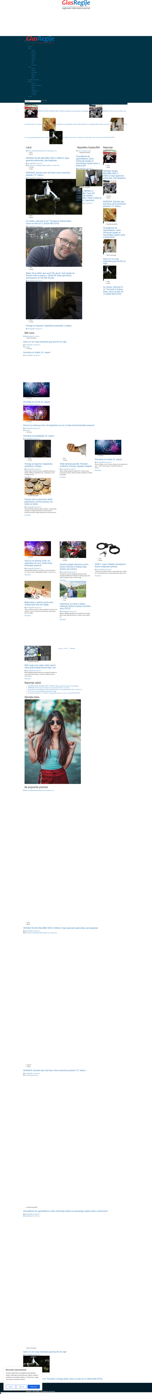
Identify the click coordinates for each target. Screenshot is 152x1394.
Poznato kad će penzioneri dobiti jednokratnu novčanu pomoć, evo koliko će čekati (39, 501)
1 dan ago (37, 281)
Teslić (33, 61)
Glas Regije (30, 163)
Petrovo (34, 59)
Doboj (33, 50)
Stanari (33, 57)
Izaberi (11, 1387)
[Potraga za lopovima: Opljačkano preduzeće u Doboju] (54, 300)
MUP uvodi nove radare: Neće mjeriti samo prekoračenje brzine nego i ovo (40, 666)
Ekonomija (34, 72)
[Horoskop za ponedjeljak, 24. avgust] (26, 430)
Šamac (33, 55)
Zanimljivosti (35, 91)
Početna (30, 46)
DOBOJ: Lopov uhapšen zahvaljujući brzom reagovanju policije (110, 565)
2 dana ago (35, 405)
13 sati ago (37, 226)
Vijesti (29, 67)
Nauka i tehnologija (36, 85)
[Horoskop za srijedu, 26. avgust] (26, 346)
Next (74, 648)
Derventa (34, 52)
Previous (60, 648)
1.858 (71, 648)
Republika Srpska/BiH (33, 79)
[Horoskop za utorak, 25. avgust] (36, 389)
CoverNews (43, 1391)
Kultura (33, 76)
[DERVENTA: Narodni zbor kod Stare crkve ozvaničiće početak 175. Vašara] (43, 165)
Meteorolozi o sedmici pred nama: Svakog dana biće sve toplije (39, 603)
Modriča (34, 54)
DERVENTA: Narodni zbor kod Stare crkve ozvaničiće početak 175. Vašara (48, 173)
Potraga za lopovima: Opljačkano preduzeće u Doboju (49, 325)
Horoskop (34, 92)
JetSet (33, 87)
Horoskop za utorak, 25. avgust (36, 402)
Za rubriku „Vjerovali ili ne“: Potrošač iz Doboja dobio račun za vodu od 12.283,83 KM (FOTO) (89, 137)
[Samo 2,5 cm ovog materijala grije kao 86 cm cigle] (109, 246)
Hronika (33, 74)
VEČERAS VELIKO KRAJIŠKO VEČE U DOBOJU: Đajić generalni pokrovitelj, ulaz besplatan (63, 111)
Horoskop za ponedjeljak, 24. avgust (38, 436)
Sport (33, 78)
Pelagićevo (34, 65)
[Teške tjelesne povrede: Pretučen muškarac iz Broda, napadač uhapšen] (73, 448)
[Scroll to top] (0, 1393)
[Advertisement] (76, 22)
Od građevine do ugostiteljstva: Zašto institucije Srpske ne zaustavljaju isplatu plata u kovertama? (83, 124)
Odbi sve (21, 1387)
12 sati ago (88, 168)
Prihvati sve (34, 1387)
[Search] (25, 99)
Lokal (29, 48)
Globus (33, 89)
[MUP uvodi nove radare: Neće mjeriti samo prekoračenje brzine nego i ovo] (38, 653)
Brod (33, 63)
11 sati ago (37, 178)
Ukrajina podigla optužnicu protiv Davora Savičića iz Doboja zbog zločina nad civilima (74, 566)
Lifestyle (34, 83)
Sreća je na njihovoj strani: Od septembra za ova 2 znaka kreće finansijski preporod (58, 425)
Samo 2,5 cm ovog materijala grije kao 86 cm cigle (114, 261)
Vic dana (34, 94)
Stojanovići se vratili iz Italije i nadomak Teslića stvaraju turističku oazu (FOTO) (75, 606)
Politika (33, 70)
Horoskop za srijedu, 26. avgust (36, 352)
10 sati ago (37, 163)
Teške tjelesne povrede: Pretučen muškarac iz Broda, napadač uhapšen (76, 465)
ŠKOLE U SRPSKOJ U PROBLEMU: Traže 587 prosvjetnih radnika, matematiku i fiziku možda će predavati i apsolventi (89, 196)
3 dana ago (35, 439)
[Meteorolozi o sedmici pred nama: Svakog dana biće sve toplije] (38, 589)
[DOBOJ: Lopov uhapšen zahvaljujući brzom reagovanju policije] (108, 549)
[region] (23, 1378)
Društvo (33, 68)
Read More (28, 477)
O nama (30, 96)
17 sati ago (88, 203)
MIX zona (30, 81)
